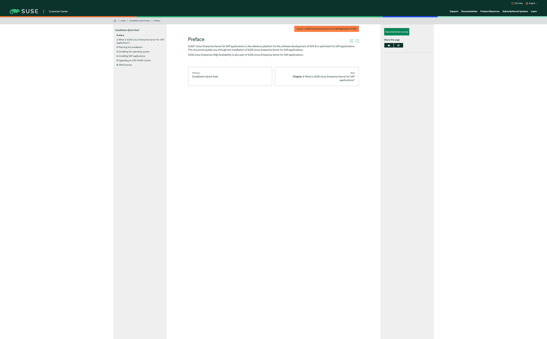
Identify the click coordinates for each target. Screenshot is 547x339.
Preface (157, 20)
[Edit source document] (357, 41)
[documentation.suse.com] (115, 21)
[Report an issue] (351, 41)
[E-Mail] (389, 45)
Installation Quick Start (139, 20)
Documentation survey (396, 31)
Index (123, 20)
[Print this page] (398, 45)
